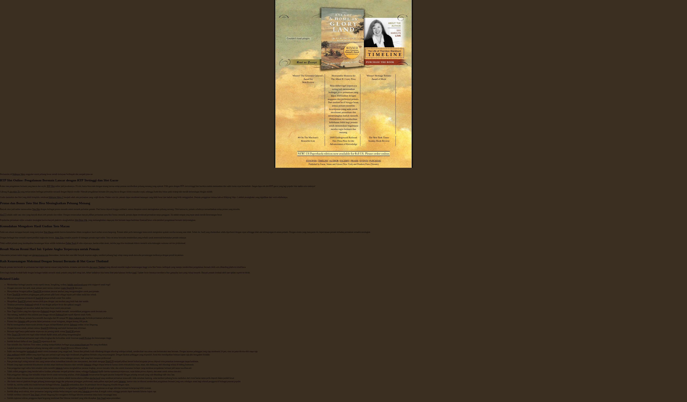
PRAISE (354, 161)
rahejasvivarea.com (40, 255)
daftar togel (340, 85)
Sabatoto (21, 321)
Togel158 (37, 291)
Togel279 (44, 328)
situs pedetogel (13, 354)
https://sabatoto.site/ (77, 318)
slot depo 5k (14, 191)
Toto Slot (36, 209)
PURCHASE (375, 161)
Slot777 (3, 215)
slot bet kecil (95, 378)
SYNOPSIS (311, 161)
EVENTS (364, 161)
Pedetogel (29, 304)
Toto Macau (49, 232)
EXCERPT (344, 161)
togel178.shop (85, 338)
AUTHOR (333, 161)
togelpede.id (32, 351)
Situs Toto (59, 237)
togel (134, 272)
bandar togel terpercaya (77, 284)
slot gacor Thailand (97, 267)
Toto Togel (34, 394)
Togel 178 (16, 334)
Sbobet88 (84, 374)
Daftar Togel (71, 243)
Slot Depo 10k (81, 220)
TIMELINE (323, 161)
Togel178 (65, 348)
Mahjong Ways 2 (56, 197)
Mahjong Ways (18, 174)
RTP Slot (51, 186)
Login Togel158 (67, 288)
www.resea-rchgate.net (79, 344)
